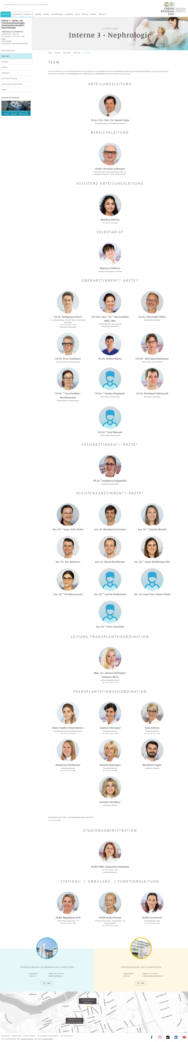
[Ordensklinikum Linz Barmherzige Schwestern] (74, 1026)
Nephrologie (77, 53)
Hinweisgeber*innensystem (48, 1036)
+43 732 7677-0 (59, 974)
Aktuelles (38, 14)
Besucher (17, 14)
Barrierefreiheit (67, 1036)
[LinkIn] (176, 1037)
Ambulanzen (5, 73)
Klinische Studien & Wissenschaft (11, 84)
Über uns (85, 14)
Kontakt (93, 14)
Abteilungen (66, 53)
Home (50, 53)
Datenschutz (16, 1036)
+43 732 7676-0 (153, 974)
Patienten (6, 14)
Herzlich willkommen (8, 50)
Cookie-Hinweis (29, 1036)
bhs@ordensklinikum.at (55, 976)
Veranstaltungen (57, 14)
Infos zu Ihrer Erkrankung (9, 78)
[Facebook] (151, 1037)
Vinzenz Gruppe (25, 4)
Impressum (5, 1036)
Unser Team (5, 56)
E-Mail (3, 39)
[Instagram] (160, 1037)
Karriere (46, 14)
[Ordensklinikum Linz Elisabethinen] (87, 1006)
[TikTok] (168, 1037)
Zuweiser (27, 14)
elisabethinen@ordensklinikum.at (152, 976)
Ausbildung (69, 14)
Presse (77, 14)
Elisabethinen (43, 4)
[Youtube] (184, 1037)
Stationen (4, 67)
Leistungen (4, 62)
